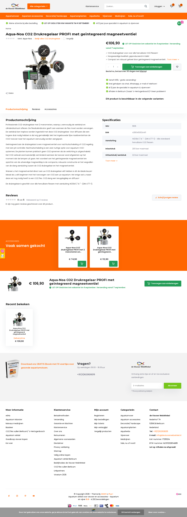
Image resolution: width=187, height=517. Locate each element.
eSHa (8, 415)
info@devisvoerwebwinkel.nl (169, 435)
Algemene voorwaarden (64, 439)
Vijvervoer (107, 16)
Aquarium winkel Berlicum (65, 459)
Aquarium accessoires (32, 16)
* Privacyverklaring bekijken (141, 391)
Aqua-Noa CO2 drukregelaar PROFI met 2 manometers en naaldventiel (73, 250)
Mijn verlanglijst (101, 427)
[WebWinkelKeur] (178, 494)
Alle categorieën (37, 6)
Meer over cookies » (157, 512)
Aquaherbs (94, 16)
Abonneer (172, 385)
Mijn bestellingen (101, 419)
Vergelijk (69, 38)
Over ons (58, 431)
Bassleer (9, 427)
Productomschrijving (17, 109)
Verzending (59, 419)
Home (8, 28)
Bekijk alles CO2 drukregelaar (47, 38)
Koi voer (9, 443)
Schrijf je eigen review (168, 197)
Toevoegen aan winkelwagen (148, 67)
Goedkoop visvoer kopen (17, 439)
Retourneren (59, 435)
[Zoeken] (146, 6)
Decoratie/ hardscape (56, 16)
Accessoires (51, 109)
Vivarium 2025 (60, 474)
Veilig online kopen (62, 455)
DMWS (104, 494)
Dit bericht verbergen (130, 512)
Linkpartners (59, 470)
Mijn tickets (99, 423)
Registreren (99, 415)
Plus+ (111, 494)
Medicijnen (120, 16)
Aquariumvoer (12, 16)
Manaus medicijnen (14, 423)
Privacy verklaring (61, 447)
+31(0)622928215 (86, 374)
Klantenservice (92, 6)
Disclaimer (58, 443)
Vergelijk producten (102, 431)
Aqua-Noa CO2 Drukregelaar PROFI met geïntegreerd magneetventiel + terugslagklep (104, 250)
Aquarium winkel (13, 435)
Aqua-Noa (27, 38)
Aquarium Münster (14, 419)
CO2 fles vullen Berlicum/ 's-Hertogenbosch (25, 431)
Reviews (36, 109)
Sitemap (57, 451)
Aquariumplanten (78, 16)
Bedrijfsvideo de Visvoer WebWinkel (69, 463)
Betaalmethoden (61, 415)
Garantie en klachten (63, 423)
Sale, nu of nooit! (136, 16)
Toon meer (172, 59)
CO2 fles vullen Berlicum (65, 467)
